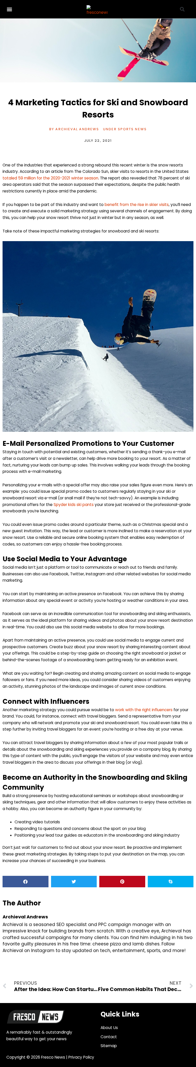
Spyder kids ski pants (74, 504)
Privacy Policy (81, 1057)
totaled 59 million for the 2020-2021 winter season (50, 178)
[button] (9, 9)
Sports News (132, 129)
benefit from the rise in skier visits (137, 204)
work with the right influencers (144, 709)
